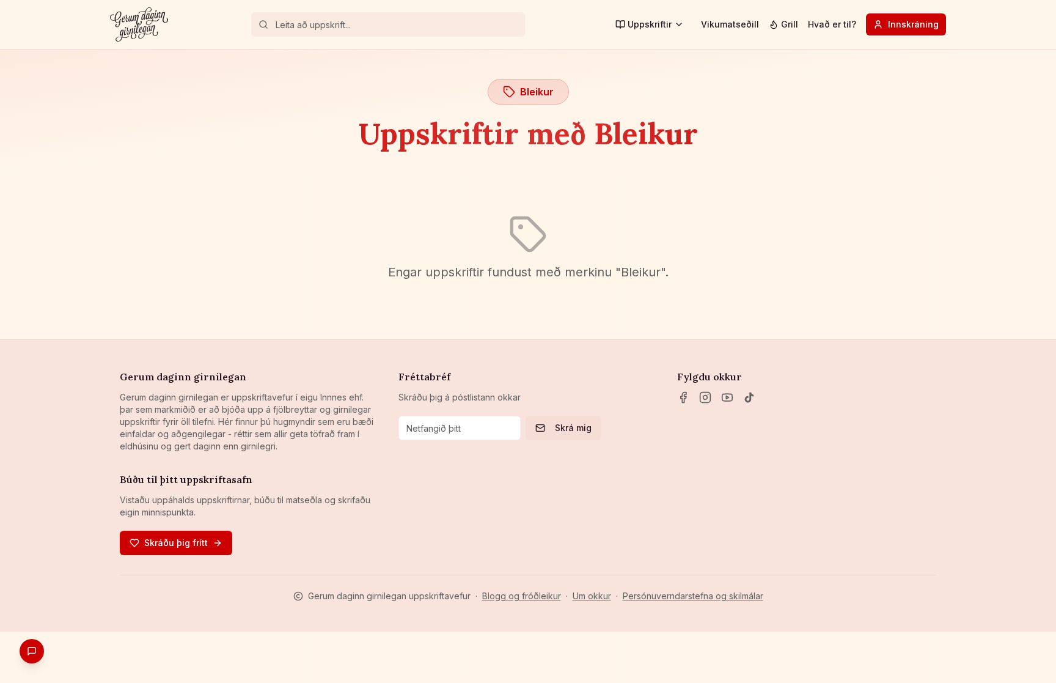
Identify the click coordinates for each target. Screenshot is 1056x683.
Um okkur (592, 596)
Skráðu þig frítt (176, 542)
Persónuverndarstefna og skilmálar (693, 596)
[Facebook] (683, 397)
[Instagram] (705, 397)
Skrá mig (573, 428)
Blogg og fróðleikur (521, 596)
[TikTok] (749, 397)
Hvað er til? (832, 24)
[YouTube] (727, 397)
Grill (789, 24)
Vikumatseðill (730, 24)
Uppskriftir (650, 24)
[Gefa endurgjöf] (32, 651)
